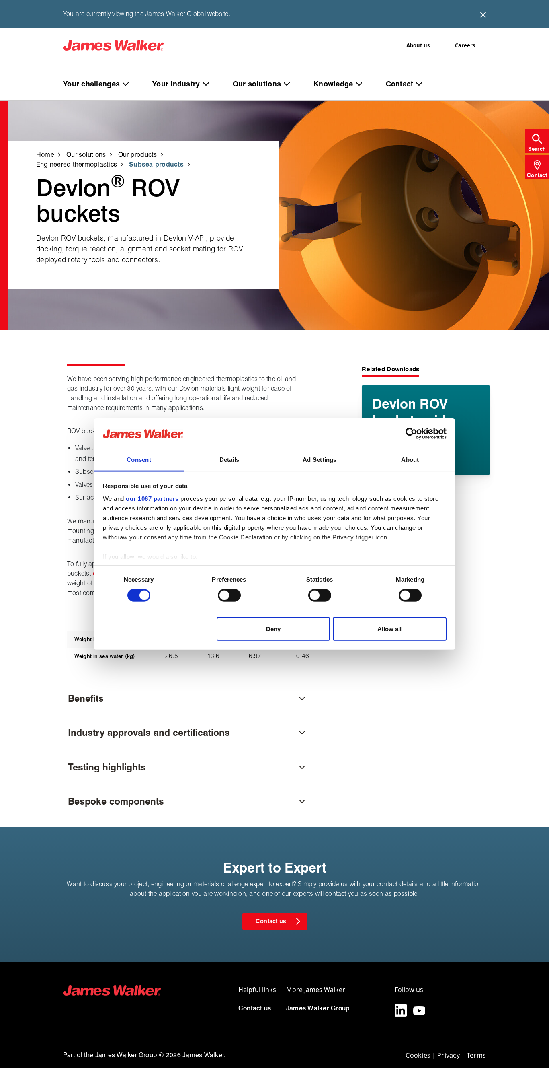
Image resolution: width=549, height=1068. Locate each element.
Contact (400, 84)
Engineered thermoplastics (76, 164)
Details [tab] (229, 459)
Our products (137, 154)
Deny (273, 628)
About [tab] (410, 459)
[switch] (229, 595)
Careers (465, 45)
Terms (476, 1055)
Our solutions (257, 84)
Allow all (389, 628)
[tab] (537, 141)
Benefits (86, 698)
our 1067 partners (152, 498)
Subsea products (156, 164)
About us (418, 45)
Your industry (176, 84)
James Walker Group (318, 1008)
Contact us (254, 1008)
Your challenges (91, 84)
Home (45, 154)
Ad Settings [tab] (319, 459)
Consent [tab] (139, 459)
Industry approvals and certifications (149, 732)
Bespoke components (116, 801)
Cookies (418, 1055)
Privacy (448, 1055)
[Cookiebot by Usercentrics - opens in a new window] (411, 434)
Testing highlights (107, 766)
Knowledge (333, 84)
